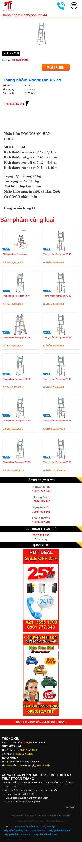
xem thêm (69, 807)
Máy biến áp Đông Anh (16, 830)
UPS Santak (38, 830)
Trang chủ (17, 815)
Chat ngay (41, 539)
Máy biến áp (48, 826)
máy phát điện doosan (45, 834)
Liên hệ (67, 815)
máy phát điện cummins (17, 834)
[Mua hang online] (56, 65)
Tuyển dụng (54, 815)
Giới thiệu (30, 815)
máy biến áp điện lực (26, 826)
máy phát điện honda (60, 830)
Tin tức (42, 815)
